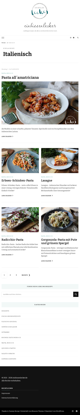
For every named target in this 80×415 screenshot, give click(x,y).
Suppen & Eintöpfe (9, 359)
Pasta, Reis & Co (7, 73)
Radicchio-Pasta (12, 239)
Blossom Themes (38, 411)
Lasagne (46, 180)
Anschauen (7, 136)
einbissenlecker (40, 25)
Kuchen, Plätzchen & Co (11, 337)
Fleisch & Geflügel (9, 321)
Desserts (5, 311)
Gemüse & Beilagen (9, 327)
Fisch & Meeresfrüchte (11, 316)
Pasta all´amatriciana (20, 77)
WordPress (60, 411)
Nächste (25, 275)
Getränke (5, 332)
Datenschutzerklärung (10, 398)
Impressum (6, 393)
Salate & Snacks (8, 353)
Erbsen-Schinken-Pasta (18, 180)
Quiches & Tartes (9, 348)
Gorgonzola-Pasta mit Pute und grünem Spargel (59, 241)
